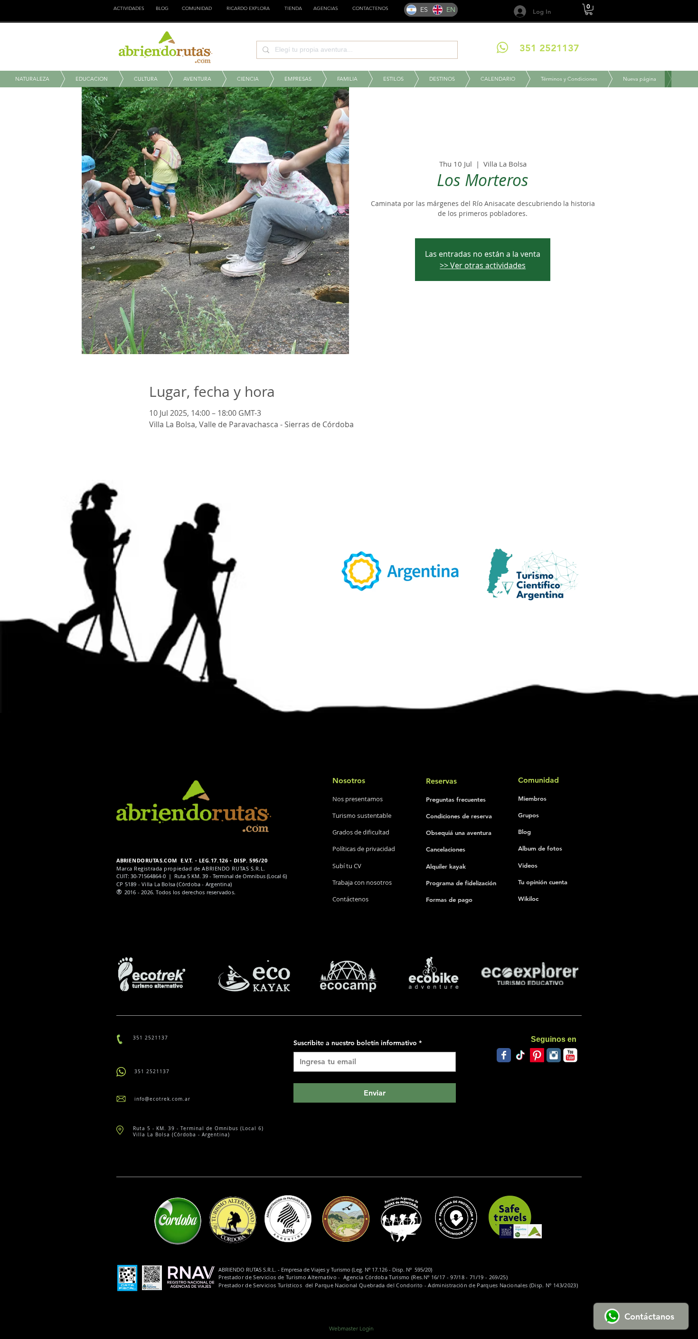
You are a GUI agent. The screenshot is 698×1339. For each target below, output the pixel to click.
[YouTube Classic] (570, 1055)
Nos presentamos (357, 799)
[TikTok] (520, 1055)
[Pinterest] (537, 1055)
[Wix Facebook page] (504, 1055)
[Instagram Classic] (554, 1055)
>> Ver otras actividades (483, 265)
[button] (293, 8)
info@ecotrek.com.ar (162, 1099)
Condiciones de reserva (459, 816)
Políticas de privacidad (363, 848)
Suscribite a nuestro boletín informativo (357, 1043)
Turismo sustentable (362, 815)
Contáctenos (350, 899)
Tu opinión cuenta (542, 882)
